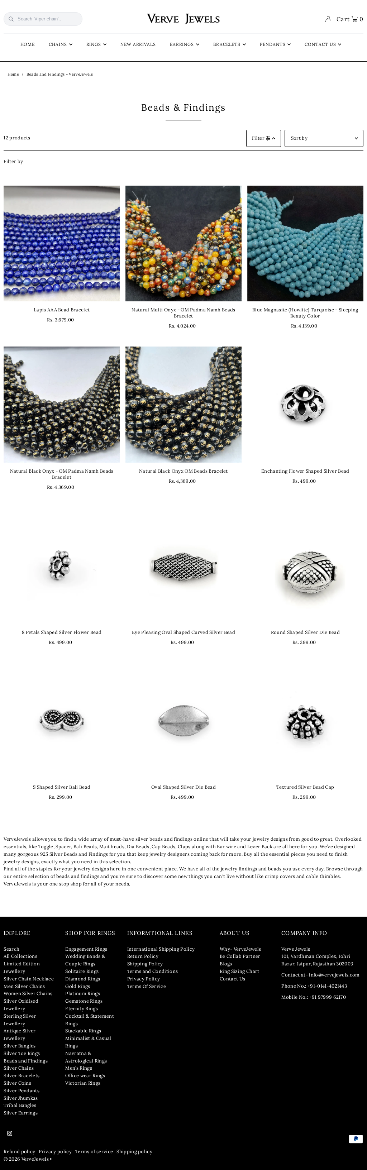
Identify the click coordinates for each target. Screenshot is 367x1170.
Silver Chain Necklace (29, 979)
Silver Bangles (20, 1046)
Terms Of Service (146, 986)
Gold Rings (77, 986)
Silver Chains (19, 1068)
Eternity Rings (81, 1009)
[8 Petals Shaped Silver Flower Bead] (62, 566)
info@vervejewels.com (334, 975)
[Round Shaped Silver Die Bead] (305, 566)
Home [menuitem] (27, 44)
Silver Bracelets (21, 1076)
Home (13, 74)
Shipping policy (134, 1151)
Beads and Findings (26, 1061)
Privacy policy (55, 1151)
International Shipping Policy (161, 949)
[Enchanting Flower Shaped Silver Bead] (305, 405)
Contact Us (232, 979)
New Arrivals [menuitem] (138, 44)
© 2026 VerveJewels (26, 1159)
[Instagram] (9, 1134)
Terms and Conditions (152, 971)
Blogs (226, 964)
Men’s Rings (78, 1068)
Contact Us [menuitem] (320, 44)
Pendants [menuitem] (272, 44)
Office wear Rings (85, 1076)
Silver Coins (17, 1083)
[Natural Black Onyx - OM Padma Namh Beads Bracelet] (62, 405)
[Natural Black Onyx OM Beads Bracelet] (183, 405)
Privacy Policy (143, 979)
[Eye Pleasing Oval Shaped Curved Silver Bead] (183, 566)
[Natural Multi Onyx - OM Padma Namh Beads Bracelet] (183, 244)
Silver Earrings (21, 1113)
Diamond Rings (82, 979)
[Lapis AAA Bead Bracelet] (62, 244)
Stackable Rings (83, 1031)
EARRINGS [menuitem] (182, 44)
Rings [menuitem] (93, 44)
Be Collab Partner (240, 956)
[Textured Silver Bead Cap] (305, 721)
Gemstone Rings (84, 1001)
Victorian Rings (82, 1083)
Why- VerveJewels (240, 949)
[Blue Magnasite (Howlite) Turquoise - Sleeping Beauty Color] (305, 244)
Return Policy (142, 956)
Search (11, 949)
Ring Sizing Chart (239, 971)
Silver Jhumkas (21, 1098)
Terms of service (94, 1151)
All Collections (20, 956)
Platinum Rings (82, 993)
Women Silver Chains (28, 993)
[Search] (11, 19)
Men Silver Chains (24, 986)
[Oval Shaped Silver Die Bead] (183, 721)
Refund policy (19, 1151)
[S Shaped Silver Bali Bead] (62, 721)
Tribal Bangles (20, 1105)
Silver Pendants (21, 1091)
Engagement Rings (86, 949)
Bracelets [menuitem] (226, 44)
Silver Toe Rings (22, 1053)
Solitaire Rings (82, 971)
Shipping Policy (145, 964)
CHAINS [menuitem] (58, 44)
